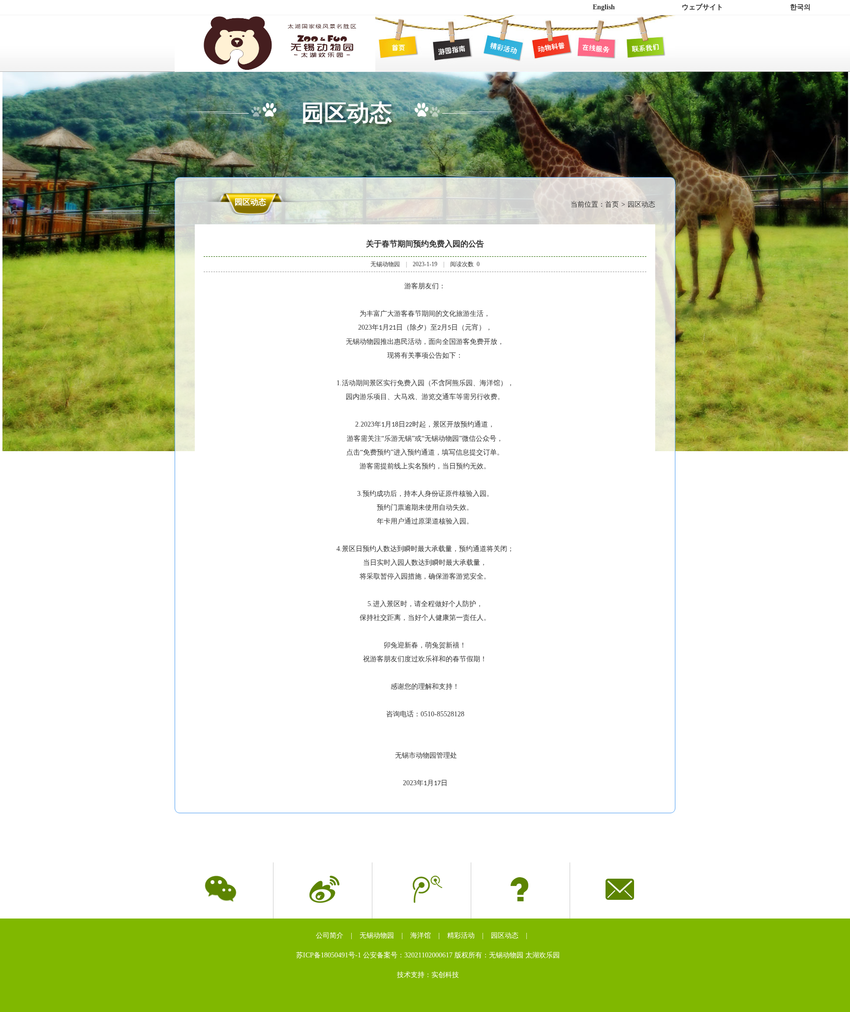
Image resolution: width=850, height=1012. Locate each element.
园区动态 (504, 935)
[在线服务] (594, 47)
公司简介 (329, 935)
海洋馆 (420, 935)
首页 (612, 204)
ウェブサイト (702, 7)
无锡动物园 (377, 935)
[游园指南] (447, 47)
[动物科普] (545, 47)
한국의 (800, 7)
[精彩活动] (496, 47)
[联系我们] (643, 47)
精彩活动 (461, 935)
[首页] (397, 47)
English (604, 7)
